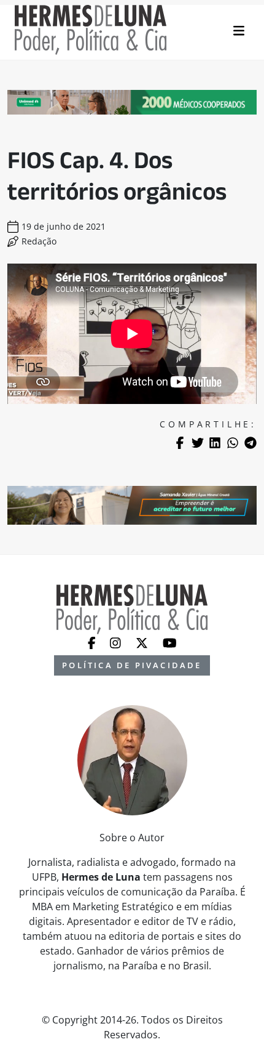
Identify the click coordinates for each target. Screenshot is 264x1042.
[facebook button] (93, 641)
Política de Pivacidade (131, 665)
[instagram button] (116, 641)
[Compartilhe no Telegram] (250, 443)
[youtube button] (170, 641)
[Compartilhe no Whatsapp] (233, 443)
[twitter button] (143, 641)
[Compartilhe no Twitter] (198, 443)
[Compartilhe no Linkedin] (215, 443)
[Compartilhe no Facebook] (180, 443)
